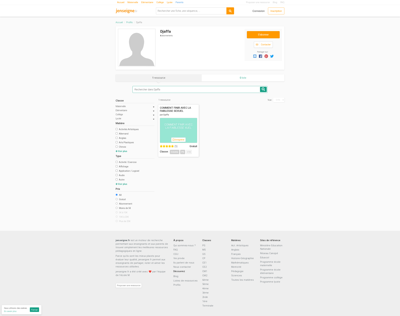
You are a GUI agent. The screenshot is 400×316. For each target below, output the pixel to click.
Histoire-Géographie (242, 258)
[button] (254, 56)
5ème (205, 284)
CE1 (204, 262)
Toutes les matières (242, 279)
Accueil (120, 2)
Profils (129, 22)
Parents (179, 2)
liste (243, 77)
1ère (205, 301)
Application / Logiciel (128, 171)
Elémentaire (147, 2)
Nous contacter (182, 266)
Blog (275, 2)
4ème (205, 288)
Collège (160, 2)
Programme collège (271, 277)
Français (236, 254)
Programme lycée (270, 281)
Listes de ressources (185, 280)
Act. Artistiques (240, 245)
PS (203, 245)
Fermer (34, 309)
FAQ (282, 2)
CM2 (204, 275)
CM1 (204, 271)
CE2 (204, 266)
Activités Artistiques (128, 129)
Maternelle (133, 2)
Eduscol (264, 257)
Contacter (265, 44)
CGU (175, 254)
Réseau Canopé (269, 253)
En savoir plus (10, 311)
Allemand (123, 133)
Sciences (236, 275)
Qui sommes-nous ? (184, 245)
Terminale (207, 305)
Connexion (258, 11)
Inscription (276, 11)
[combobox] (191, 10)
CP (203, 258)
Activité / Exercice (127, 162)
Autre (121, 179)
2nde (205, 297)
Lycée (169, 2)
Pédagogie (237, 271)
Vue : (270, 100)
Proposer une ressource (258, 2)
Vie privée (179, 258)
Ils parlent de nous (183, 262)
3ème (205, 292)
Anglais (122, 138)
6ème (205, 279)
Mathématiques (240, 262)
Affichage (123, 166)
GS (204, 254)
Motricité (236, 266)
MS (204, 249)
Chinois (122, 147)
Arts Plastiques (126, 142)
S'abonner (263, 34)
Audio (121, 175)
